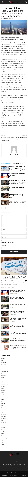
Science (3, 431)
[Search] (26, 2)
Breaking (3, 362)
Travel (2, 442)
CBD (2, 373)
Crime (2, 377)
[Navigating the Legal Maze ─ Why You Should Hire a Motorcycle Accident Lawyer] (5, 340)
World (2, 444)
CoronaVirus (4, 375)
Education (3, 382)
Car (2, 367)
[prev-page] (2, 208)
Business (3, 364)
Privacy (12, 472)
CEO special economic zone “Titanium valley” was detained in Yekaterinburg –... (17, 299)
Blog (2, 360)
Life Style (3, 414)
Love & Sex (4, 416)
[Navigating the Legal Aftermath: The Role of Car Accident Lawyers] (5, 333)
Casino (3, 369)
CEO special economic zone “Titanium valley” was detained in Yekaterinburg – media (17, 182)
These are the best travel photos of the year (21, 138)
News (2, 425)
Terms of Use (18, 472)
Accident (3, 358)
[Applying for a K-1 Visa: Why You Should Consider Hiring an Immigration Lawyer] (5, 175)
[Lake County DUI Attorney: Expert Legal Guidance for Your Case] (5, 195)
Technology (4, 438)
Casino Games (4, 371)
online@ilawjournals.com (17, 469)
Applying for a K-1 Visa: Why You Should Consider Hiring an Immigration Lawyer (17, 175)
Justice (3, 403)
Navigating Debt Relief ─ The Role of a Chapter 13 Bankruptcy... (13, 278)
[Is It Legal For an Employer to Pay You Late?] (5, 188)
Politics (3, 427)
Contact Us (24, 472)
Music (2, 420)
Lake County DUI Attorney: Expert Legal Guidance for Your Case (18, 195)
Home (2, 399)
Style (2, 435)
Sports (3, 433)
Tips (2, 440)
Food (2, 388)
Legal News (4, 412)
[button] (2, 2)
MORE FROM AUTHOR (18, 163)
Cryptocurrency (5, 379)
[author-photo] (14, 152)
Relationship (4, 429)
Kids (2, 405)
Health (3, 397)
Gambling (3, 390)
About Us (3, 472)
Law (2, 407)
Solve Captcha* (5, 245)
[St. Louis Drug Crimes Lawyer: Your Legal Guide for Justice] (5, 202)
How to (3, 401)
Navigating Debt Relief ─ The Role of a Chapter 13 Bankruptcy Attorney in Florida (17, 168)
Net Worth (3, 422)
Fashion (3, 386)
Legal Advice (4, 410)
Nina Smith (3, 280)
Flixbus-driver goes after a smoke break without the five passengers (7, 139)
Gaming (3, 392)
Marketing (3, 418)
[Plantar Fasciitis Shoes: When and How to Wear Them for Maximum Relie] (5, 347)
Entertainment (4, 384)
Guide (2, 395)
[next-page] (5, 208)
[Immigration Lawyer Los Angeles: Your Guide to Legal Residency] (5, 326)
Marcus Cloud (5, 18)
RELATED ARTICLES (6, 163)
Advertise (8, 472)
